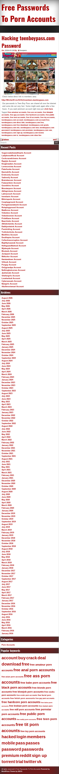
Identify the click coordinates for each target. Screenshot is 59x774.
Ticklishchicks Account (12, 232)
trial (19, 761)
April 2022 (6, 437)
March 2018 (7, 562)
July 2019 (6, 527)
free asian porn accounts (12, 677)
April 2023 (6, 404)
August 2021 (7, 459)
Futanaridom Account (11, 183)
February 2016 (8, 631)
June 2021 (6, 464)
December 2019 (8, 513)
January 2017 (7, 601)
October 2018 (7, 543)
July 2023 (6, 396)
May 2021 (6, 467)
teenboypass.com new (29, 128)
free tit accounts (33, 117)
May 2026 (6, 306)
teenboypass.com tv (10, 135)
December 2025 (8, 317)
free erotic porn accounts (27, 695)
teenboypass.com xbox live (30, 135)
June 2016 (6, 620)
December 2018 (8, 538)
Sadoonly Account (10, 177)
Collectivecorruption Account (14, 240)
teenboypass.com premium (21, 130)
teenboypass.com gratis (39, 125)
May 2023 (6, 402)
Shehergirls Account (11, 276)
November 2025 (8, 320)
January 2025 (7, 347)
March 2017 (7, 595)
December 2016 (8, 603)
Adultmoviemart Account (13, 286)
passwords (32, 749)
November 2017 (8, 573)
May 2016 (6, 622)
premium (10, 755)
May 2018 (6, 557)
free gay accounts (17, 115)
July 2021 (6, 462)
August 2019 (7, 524)
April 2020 (6, 503)
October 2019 (7, 519)
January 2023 (7, 412)
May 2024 (6, 369)
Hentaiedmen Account (11, 259)
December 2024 (8, 350)
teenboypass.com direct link (13, 123)
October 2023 (7, 388)
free (25, 664)
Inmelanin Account (10, 196)
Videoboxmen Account (12, 216)
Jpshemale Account (10, 273)
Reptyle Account (9, 161)
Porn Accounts (8, 645)
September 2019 (9, 522)
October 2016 (7, 609)
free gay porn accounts (45, 698)
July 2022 (6, 429)
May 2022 (6, 434)
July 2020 (6, 494)
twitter (30, 761)
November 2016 (8, 606)
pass (20, 743)
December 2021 (8, 448)
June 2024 (6, 366)
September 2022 (9, 423)
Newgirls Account (9, 284)
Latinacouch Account (11, 194)
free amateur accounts (17, 112)
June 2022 (6, 432)
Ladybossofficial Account (13, 156)
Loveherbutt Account (11, 278)
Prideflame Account (10, 218)
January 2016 (7, 633)
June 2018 (6, 554)
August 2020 (7, 492)
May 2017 (6, 590)
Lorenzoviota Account (11, 166)
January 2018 (7, 568)
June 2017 (6, 587)
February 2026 (8, 314)
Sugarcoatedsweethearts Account (16, 153)
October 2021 (7, 453)
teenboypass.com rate (43, 130)
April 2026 (6, 309)
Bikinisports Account (11, 199)
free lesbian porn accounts (23, 706)
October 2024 (7, 355)
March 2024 (7, 374)
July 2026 (6, 301)
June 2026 (6, 303)
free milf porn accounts (22, 709)
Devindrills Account (10, 172)
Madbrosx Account (10, 210)
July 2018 (6, 552)
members (36, 736)
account (10, 658)
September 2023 (9, 391)
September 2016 (9, 612)
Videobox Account (10, 213)
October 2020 (7, 486)
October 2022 (7, 421)
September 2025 (9, 325)
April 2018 (6, 560)
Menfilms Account (10, 235)
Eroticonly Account (10, 175)
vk (39, 761)
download (11, 664)
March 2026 (7, 312)
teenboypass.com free (34, 123)
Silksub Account (9, 262)
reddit (25, 755)
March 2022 (7, 440)
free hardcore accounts (35, 115)
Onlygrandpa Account (11, 267)
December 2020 (8, 481)
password (11, 749)
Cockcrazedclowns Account (14, 158)
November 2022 (8, 418)
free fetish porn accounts (22, 698)
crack (31, 658)
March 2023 (7, 407)
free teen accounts (17, 117)
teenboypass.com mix (11, 128)
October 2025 (7, 322)
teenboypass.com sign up (12, 133)
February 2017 (8, 598)
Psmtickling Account (11, 229)
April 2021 (6, 470)
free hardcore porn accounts (21, 702)
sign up (39, 755)
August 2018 (7, 549)
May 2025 (6, 336)
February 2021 (8, 475)
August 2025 (7, 328)
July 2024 (6, 363)
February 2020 (8, 508)
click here (48, 109)
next (56, 139)
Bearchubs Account (10, 221)
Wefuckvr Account (10, 256)
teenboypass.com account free (36, 120)
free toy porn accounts (32, 731)
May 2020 (6, 500)
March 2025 (7, 342)
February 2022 (8, 443)
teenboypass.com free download (15, 125)
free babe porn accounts (35, 682)
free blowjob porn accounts (28, 691)
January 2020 (7, 511)
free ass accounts (34, 112)
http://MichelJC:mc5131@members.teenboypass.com (25, 100)
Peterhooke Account (10, 169)
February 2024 (8, 377)
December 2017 (8, 571)
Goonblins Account (10, 186)
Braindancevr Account (11, 180)
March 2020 (7, 505)
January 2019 (7, 535)
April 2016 (6, 625)
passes (33, 743)
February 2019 (8, 532)
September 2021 (9, 456)
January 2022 (7, 445)
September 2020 (9, 489)
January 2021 (7, 478)
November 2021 (8, 451)
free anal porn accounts (34, 670)
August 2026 (7, 298)
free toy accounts (47, 117)
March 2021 (7, 473)
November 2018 (8, 541)
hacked (9, 736)
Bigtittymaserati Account (12, 243)
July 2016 (6, 617)
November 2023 (8, 385)
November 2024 (8, 352)
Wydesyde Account (10, 248)
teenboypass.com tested (33, 133)
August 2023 (7, 393)
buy (22, 658)
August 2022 (7, 426)
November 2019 (8, 516)
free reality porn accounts (26, 719)
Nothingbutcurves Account (13, 270)
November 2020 (8, 483)
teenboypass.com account (12, 120)
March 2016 (7, 628)
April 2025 (6, 339)
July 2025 (6, 331)
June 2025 (6, 333)
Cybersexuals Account (11, 281)
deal (42, 658)
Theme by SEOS (16, 771)
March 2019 (7, 530)
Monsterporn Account (11, 188)
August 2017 (7, 582)
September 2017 (9, 579)
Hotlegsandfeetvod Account (14, 246)
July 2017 (6, 584)
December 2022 (8, 415)
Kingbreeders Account (11, 164)
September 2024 (9, 358)
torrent (8, 761)
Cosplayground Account (12, 202)
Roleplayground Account (13, 207)
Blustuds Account (9, 251)
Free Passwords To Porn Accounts (28, 13)
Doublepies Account (10, 237)
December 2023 (8, 382)
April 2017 (6, 592)
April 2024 (6, 372)
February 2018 (8, 565)
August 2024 (7, 361)
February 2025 (8, 344)
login (21, 736)
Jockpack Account (10, 254)
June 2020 (6, 497)
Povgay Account (9, 265)
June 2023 (6, 399)
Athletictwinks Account (12, 224)
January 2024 (7, 380)
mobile (8, 743)
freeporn (23, 50)
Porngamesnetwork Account (14, 205)
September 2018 (9, 546)
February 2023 (8, 410)
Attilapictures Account (11, 191)
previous (4, 139)
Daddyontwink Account (12, 226)
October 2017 (7, 576)
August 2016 (7, 614)
